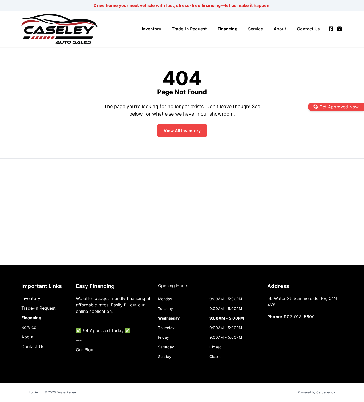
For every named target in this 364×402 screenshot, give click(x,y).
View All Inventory (182, 130)
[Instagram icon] (339, 29)
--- (79, 321)
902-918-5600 (299, 316)
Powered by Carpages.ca (316, 392)
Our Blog (85, 349)
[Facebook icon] (331, 29)
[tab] (173, 288)
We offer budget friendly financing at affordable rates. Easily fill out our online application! (113, 305)
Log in (33, 392)
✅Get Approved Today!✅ (103, 330)
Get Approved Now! (339, 106)
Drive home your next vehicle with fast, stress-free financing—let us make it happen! (182, 5)
